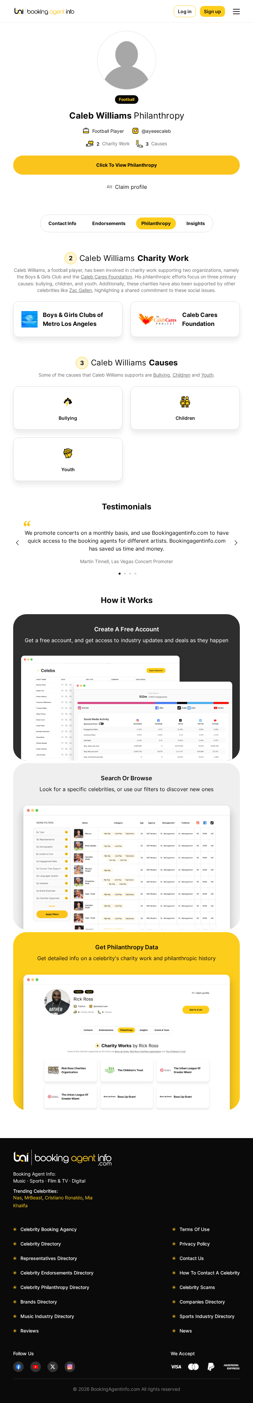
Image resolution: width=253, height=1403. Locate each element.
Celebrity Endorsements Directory (57, 1272)
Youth (207, 375)
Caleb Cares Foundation (106, 276)
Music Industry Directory (47, 1316)
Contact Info (62, 223)
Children (181, 375)
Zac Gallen (80, 290)
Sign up (212, 11)
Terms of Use (195, 1229)
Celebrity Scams (197, 1287)
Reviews (29, 1330)
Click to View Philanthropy (126, 165)
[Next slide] (236, 543)
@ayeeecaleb (156, 131)
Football (126, 99)
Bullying (161, 375)
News (186, 1330)
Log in (185, 11)
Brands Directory (38, 1301)
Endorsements (109, 223)
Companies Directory (202, 1301)
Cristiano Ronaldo (63, 1197)
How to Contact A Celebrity (210, 1272)
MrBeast (33, 1197)
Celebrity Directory (40, 1243)
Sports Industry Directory (207, 1316)
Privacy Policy (195, 1243)
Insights (195, 223)
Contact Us (192, 1258)
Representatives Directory (48, 1258)
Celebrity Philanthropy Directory (54, 1287)
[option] (126, 543)
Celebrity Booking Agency (48, 1229)
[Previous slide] (17, 543)
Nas (17, 1197)
